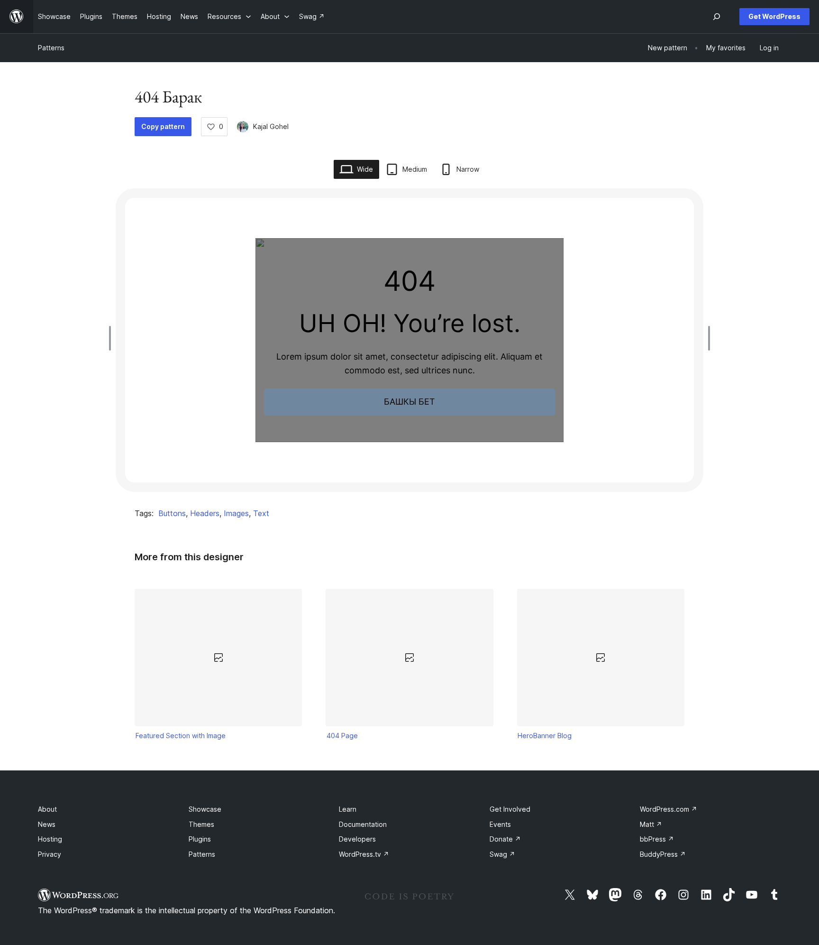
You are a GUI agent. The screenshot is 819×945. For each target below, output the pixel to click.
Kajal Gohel (271, 126)
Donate (505, 839)
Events (500, 824)
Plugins (200, 839)
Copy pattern (163, 126)
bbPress (657, 839)
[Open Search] (716, 16)
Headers (204, 513)
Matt (651, 824)
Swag (502, 854)
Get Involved (510, 809)
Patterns (51, 48)
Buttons (172, 513)
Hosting (50, 839)
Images (236, 513)
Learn (347, 809)
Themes (201, 824)
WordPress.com (668, 809)
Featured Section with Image (181, 736)
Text (261, 513)
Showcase (205, 809)
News (46, 824)
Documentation (363, 824)
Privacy (49, 854)
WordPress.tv (364, 854)
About (47, 809)
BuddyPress (663, 854)
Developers (357, 839)
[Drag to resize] (112, 338)
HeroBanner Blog (545, 736)
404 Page (342, 736)
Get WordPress (774, 16)
